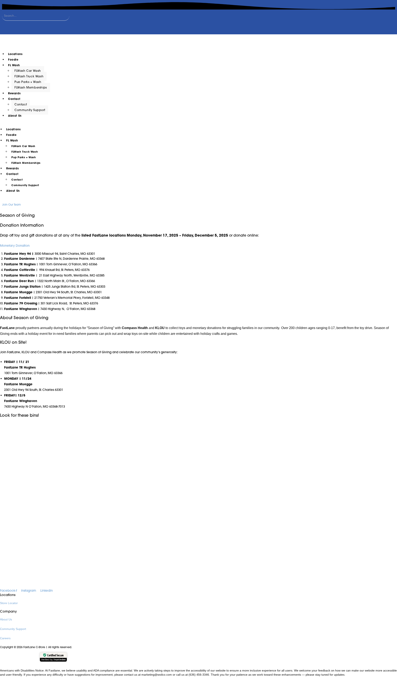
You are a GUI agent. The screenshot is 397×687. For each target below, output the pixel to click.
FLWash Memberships (30, 87)
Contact (14, 99)
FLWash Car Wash (27, 71)
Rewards (14, 93)
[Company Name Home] (39, 41)
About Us (15, 115)
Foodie (13, 59)
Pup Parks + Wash (27, 82)
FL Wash (14, 65)
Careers (5, 638)
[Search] (7, 25)
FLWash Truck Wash (28, 76)
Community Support (29, 110)
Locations (15, 54)
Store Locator (9, 603)
